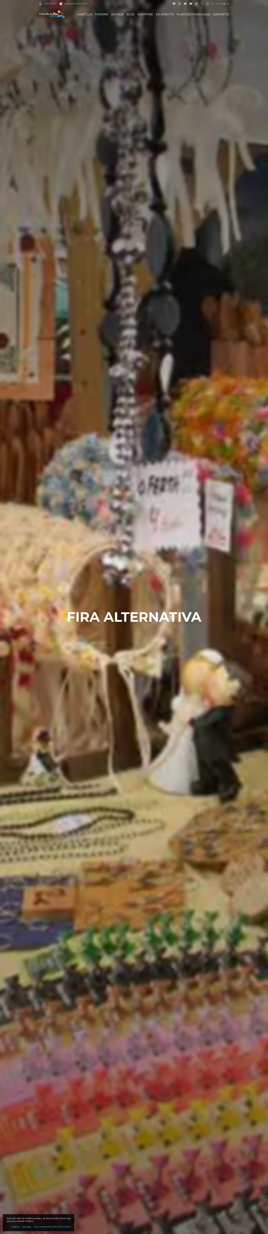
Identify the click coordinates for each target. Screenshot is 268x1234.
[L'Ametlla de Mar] (52, 14)
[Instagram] (179, 3)
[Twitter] (185, 3)
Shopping (145, 14)
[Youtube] (190, 3)
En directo (165, 14)
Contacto (221, 14)
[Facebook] (174, 3)
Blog (130, 14)
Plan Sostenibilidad (193, 14)
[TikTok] (196, 3)
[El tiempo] (207, 3)
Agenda (117, 14)
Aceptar (15, 1226)
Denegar (26, 1226)
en (221, 4)
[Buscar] (202, 3)
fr (228, 4)
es (224, 4)
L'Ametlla (84, 14)
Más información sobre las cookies (52, 1226)
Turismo (101, 14)
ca (217, 4)
